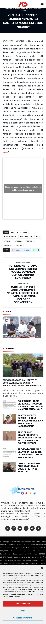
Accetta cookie (23, 604)
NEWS (39, 237)
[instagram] (26, 528)
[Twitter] (13, 528)
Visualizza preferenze (23, 618)
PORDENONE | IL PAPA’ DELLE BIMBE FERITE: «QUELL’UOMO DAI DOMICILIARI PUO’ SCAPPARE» (23, 270)
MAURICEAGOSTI (26, 237)
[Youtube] (20, 528)
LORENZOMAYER (10, 237)
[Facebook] (7, 528)
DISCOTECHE (22, 232)
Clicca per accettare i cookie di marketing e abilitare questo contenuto (23, 188)
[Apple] (38, 528)
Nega (23, 611)
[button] (42, 568)
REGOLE (19, 241)
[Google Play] (32, 528)
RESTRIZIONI (30, 241)
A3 (13, 232)
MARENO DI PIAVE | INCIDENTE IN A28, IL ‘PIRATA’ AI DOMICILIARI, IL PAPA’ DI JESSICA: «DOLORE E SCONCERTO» (23, 293)
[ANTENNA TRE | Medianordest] (23, 1)
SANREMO (8, 245)
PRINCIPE (8, 241)
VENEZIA (19, 245)
